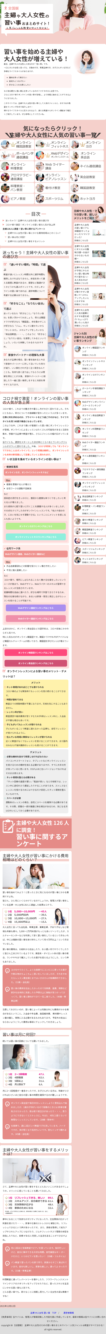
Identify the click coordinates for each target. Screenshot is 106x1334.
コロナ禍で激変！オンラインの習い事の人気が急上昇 (30, 224)
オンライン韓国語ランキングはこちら (35, 652)
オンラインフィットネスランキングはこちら (35, 536)
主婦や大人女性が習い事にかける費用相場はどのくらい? (34, 232)
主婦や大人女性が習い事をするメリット (26, 241)
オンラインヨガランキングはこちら (35, 526)
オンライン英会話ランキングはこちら (35, 663)
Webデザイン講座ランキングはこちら (36, 607)
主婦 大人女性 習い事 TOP (43, 1312)
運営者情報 (68, 1312)
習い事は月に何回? (16, 237)
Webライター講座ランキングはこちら (36, 618)
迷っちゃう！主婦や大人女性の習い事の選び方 (27, 220)
